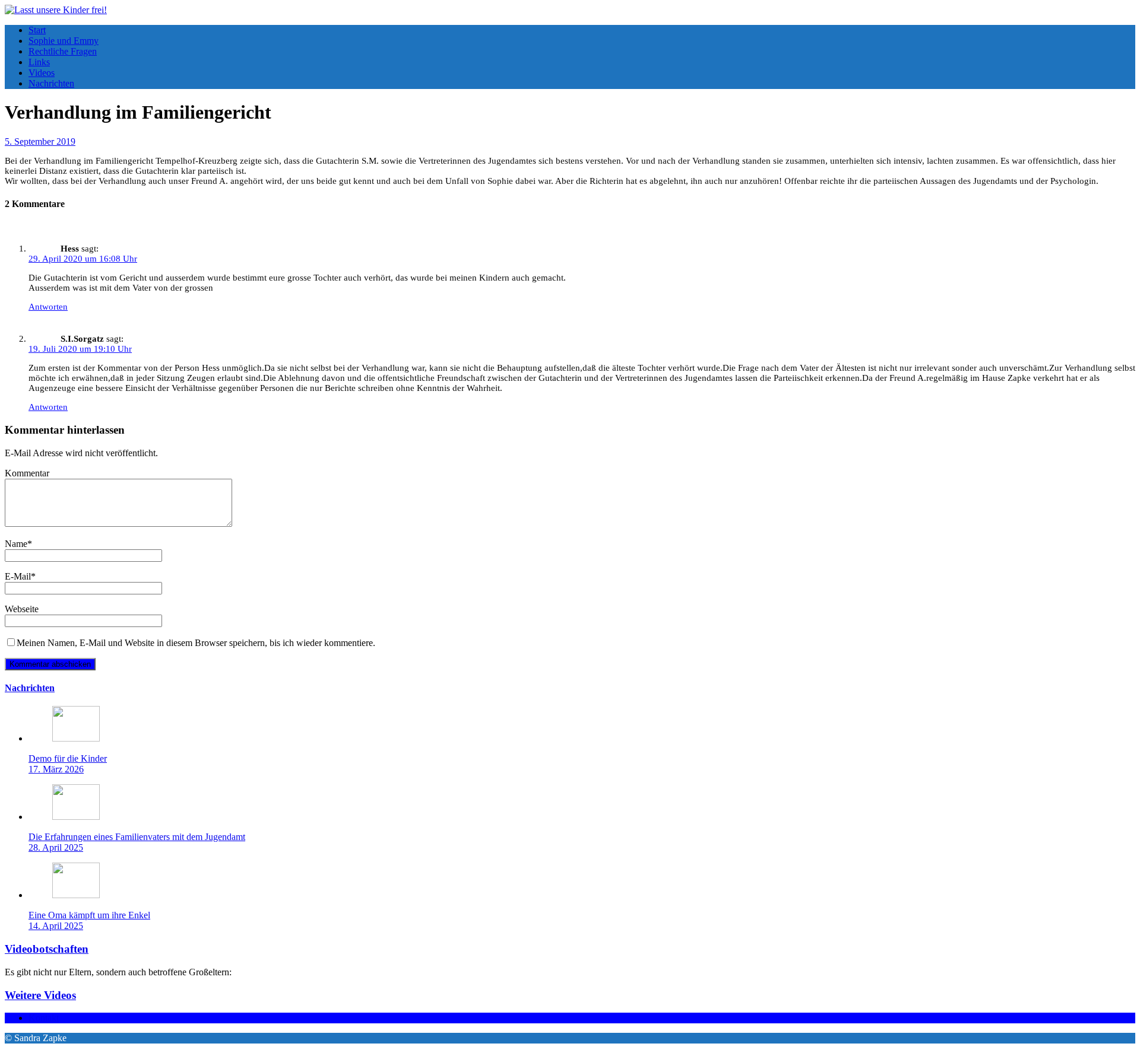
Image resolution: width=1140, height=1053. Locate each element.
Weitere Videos (40, 995)
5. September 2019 (40, 141)
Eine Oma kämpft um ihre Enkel (89, 915)
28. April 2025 (55, 847)
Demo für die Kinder (67, 758)
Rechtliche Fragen (62, 51)
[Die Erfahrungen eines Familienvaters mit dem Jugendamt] (76, 817)
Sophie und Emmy (63, 41)
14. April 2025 (55, 926)
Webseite (22, 609)
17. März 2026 (56, 769)
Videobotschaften (46, 949)
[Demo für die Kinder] (76, 738)
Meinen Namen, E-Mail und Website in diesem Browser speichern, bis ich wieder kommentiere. (196, 643)
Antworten (48, 306)
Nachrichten (51, 83)
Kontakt (43, 1018)
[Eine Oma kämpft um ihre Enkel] (76, 895)
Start (37, 30)
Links (39, 62)
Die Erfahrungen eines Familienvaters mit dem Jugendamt (136, 837)
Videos (41, 73)
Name (16, 544)
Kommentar (27, 473)
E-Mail (18, 576)
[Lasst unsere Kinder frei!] (56, 10)
